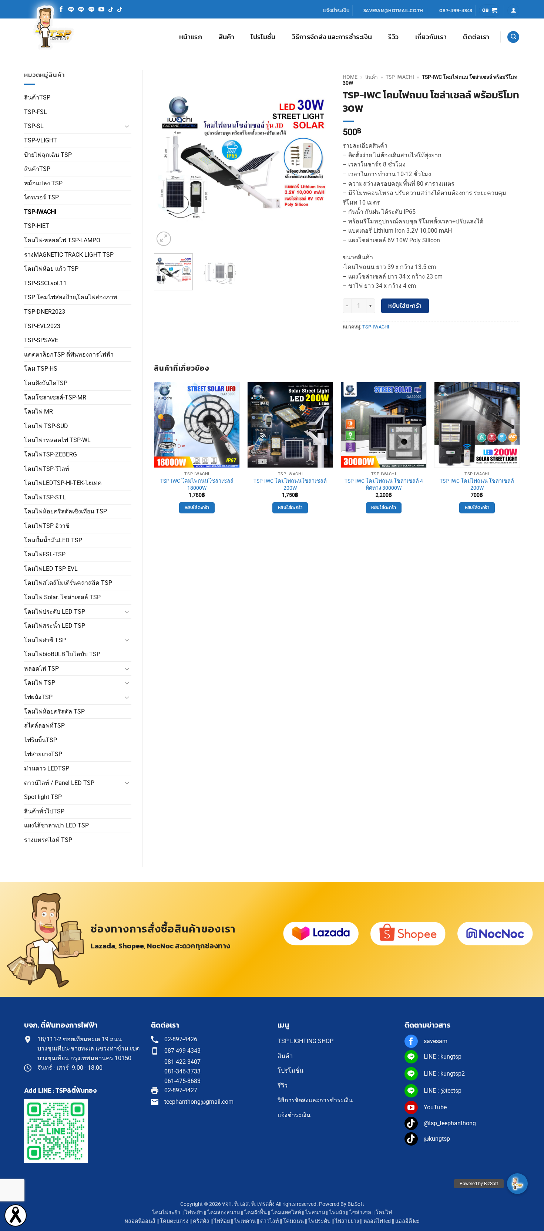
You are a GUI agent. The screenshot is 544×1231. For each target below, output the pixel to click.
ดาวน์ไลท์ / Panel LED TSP (59, 782)
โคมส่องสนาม (223, 1213)
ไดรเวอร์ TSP (41, 197)
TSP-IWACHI (40, 211)
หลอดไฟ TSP (41, 668)
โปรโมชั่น (263, 37)
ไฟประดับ (319, 1221)
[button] (490, 10)
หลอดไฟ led (377, 1221)
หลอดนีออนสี (140, 1221)
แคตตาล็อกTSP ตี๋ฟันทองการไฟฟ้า (69, 354)
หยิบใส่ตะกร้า (405, 305)
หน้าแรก (190, 37)
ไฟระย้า (194, 1213)
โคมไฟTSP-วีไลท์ (46, 468)
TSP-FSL (35, 111)
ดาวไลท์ (269, 1221)
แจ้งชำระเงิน (336, 10)
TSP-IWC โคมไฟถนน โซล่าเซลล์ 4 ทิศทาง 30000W (384, 484)
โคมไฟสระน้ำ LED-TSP (54, 625)
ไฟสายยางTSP (43, 754)
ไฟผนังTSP (38, 697)
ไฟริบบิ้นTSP (40, 739)
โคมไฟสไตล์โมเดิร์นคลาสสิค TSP (68, 582)
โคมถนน (293, 1221)
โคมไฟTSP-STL (45, 497)
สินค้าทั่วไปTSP (44, 811)
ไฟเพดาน (245, 1221)
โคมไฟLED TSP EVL (51, 568)
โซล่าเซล (360, 1213)
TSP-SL (34, 125)
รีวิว (393, 37)
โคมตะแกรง (174, 1221)
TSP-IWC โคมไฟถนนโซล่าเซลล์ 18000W (197, 484)
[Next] (318, 159)
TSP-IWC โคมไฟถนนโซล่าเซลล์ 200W (290, 484)
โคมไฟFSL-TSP (45, 554)
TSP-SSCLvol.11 (45, 283)
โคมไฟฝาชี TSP (45, 640)
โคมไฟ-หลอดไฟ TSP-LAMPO (62, 240)
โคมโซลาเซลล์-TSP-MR (55, 397)
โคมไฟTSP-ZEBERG (50, 454)
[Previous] (167, 159)
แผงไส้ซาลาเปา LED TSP (56, 825)
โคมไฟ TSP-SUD (46, 425)
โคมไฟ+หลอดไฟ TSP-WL (57, 440)
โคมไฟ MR (38, 411)
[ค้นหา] (513, 37)
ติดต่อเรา (476, 37)
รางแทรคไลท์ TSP (48, 839)
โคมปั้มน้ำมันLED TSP (53, 540)
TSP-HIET (36, 225)
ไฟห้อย (222, 1221)
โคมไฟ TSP (39, 682)
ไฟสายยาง (347, 1221)
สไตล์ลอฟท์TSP (44, 725)
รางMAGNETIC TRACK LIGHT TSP (69, 254)
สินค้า (226, 37)
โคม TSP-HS (40, 368)
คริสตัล (201, 1221)
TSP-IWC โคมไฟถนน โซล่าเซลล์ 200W (477, 484)
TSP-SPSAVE (41, 340)
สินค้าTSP (37, 97)
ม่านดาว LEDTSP (46, 768)
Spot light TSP (43, 796)
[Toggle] (126, 126)
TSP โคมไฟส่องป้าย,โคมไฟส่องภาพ (70, 297)
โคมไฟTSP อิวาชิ (47, 525)
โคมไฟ (384, 1213)
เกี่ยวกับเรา (431, 37)
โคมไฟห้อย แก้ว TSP (51, 268)
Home (350, 77)
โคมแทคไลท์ (286, 1213)
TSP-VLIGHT (40, 140)
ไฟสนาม (315, 1213)
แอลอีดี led (407, 1221)
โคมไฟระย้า (166, 1213)
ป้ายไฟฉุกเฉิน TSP (48, 154)
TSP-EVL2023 (42, 326)
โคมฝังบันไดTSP (45, 383)
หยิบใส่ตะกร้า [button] (197, 507)
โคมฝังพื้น (255, 1213)
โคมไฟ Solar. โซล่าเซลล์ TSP (62, 597)
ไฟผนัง (337, 1213)
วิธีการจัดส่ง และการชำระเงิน (332, 37)
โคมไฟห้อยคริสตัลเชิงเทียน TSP (65, 511)
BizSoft (355, 1204)
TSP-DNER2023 (44, 311)
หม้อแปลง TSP (43, 183)
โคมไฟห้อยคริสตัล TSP (54, 711)
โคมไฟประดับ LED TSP (54, 611)
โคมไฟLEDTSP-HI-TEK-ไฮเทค (63, 482)
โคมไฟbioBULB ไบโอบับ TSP (62, 654)
